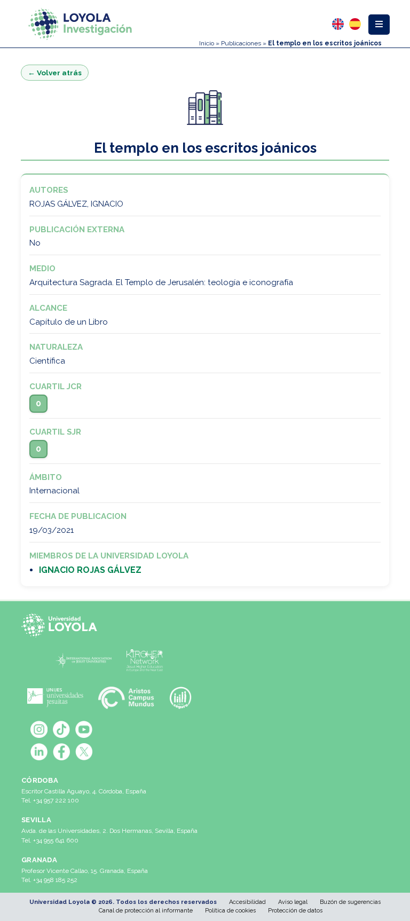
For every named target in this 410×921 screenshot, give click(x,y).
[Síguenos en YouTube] (83, 729)
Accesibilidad (247, 902)
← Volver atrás (55, 72)
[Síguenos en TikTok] (61, 729)
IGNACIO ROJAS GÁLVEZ (90, 570)
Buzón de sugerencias (350, 902)
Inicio (206, 43)
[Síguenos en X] (83, 751)
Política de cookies (230, 910)
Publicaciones (241, 43)
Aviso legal (293, 902)
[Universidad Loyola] (61, 625)
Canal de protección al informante (146, 910)
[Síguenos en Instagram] (39, 729)
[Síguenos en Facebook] (61, 751)
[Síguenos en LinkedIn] (39, 751)
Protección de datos (295, 910)
